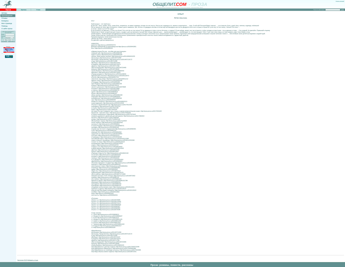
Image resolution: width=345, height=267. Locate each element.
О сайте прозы (6, 29)
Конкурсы (5, 21)
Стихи (38, 9)
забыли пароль (11, 41)
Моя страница (6, 23)
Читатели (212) (22, 260)
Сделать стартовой (340, 1)
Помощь (4, 26)
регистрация (4, 41)
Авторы (4, 13)
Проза (8, 10)
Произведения (6, 16)
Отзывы (4, 18)
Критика (23, 9)
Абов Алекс (183, 18)
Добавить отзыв (32, 260)
